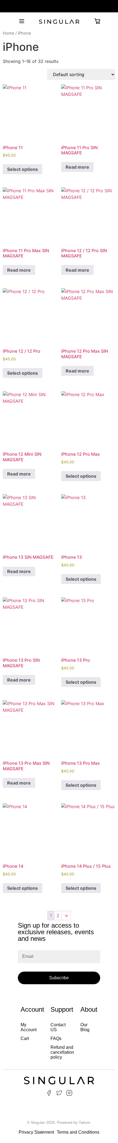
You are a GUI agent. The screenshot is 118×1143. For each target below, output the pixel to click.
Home (8, 33)
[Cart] (97, 21)
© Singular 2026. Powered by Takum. (59, 1122)
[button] (21, 21)
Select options (22, 169)
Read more (77, 167)
